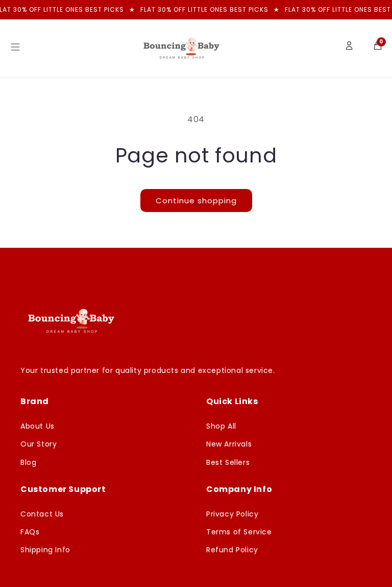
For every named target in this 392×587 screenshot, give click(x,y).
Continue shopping (196, 200)
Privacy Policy (232, 514)
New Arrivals (229, 444)
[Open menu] (15, 48)
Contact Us (42, 514)
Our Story (38, 444)
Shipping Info (45, 550)
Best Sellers (228, 462)
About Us (37, 426)
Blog (28, 462)
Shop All (221, 426)
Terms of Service (239, 532)
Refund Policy (232, 550)
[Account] (349, 48)
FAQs (29, 532)
